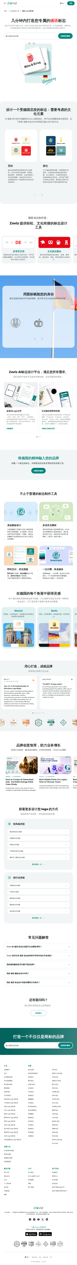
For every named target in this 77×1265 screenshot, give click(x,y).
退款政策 (45, 1257)
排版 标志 (55, 1125)
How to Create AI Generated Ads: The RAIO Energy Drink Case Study (19, 781)
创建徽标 (10, 428)
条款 (40, 1257)
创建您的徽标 (38, 471)
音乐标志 (31, 1121)
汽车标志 (31, 1092)
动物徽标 (31, 1114)
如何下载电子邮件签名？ (60, 1191)
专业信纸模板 (8, 1080)
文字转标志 (7, 1095)
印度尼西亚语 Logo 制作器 (12, 1139)
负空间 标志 (56, 1099)
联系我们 (38, 1013)
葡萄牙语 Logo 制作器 (11, 1132)
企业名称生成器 (9, 1150)
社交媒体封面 (8, 1077)
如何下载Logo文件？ (58, 1187)
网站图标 (7, 1088)
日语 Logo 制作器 (9, 1136)
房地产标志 (31, 1084)
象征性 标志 (56, 1121)
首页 (5, 11)
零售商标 (31, 1132)
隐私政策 (34, 1257)
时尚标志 (31, 1077)
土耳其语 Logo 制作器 (11, 1103)
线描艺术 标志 (56, 1080)
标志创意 (31, 1069)
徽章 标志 (55, 1110)
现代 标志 (55, 1088)
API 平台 (6, 1172)
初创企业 (7, 1176)
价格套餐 (31, 1180)
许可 (51, 1257)
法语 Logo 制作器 (9, 1125)
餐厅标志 (31, 1080)
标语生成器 (7, 1154)
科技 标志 (55, 1136)
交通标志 (31, 1136)
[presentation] (34, 195)
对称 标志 (55, 1114)
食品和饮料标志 (33, 1073)
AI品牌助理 (7, 1161)
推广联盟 (31, 1187)
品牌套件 (7, 1069)
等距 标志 (55, 1095)
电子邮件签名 (8, 1084)
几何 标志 (55, 1117)
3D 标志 (54, 1069)
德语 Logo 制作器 (9, 1114)
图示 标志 (55, 1084)
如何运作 (55, 1183)
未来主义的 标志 (57, 1139)
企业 (5, 1180)
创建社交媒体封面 (48, 428)
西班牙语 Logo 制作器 (11, 1117)
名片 (5, 1073)
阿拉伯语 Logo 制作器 (11, 1099)
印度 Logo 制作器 (9, 1106)
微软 (5, 1194)
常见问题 (55, 1180)
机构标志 (31, 1128)
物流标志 (31, 1117)
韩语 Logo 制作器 (9, 1121)
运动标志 (31, 1088)
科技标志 (31, 1095)
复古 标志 (55, 1103)
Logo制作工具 (14, 11)
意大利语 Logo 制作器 (11, 1128)
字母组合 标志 (56, 1106)
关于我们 (31, 1172)
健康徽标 (31, 1099)
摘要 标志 (55, 1128)
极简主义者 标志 (57, 1073)
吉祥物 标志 (56, 1092)
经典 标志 (55, 1132)
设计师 (6, 1187)
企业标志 (31, 1103)
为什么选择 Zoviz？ (34, 1176)
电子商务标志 (32, 1106)
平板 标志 (55, 1077)
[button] (37, 436)
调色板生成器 (8, 1158)
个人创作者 (7, 1183)
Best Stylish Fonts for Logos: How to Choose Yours (53, 780)
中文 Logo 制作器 (9, 1110)
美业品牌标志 (32, 1110)
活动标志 (31, 1125)
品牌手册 (7, 1092)
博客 (29, 1183)
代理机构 (7, 1191)
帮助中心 (55, 1176)
